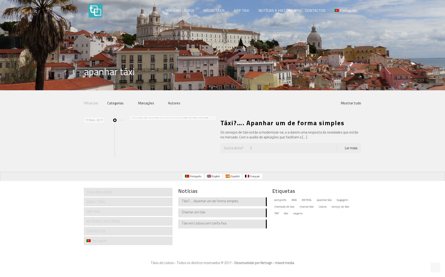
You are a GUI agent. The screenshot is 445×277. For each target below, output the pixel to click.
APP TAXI (93, 211)
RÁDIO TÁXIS (95, 202)
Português (99, 240)
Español (234, 176)
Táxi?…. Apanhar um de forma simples (282, 123)
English (215, 176)
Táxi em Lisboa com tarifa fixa (204, 223)
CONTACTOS (95, 231)
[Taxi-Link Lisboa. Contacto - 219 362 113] (95, 10)
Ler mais (351, 148)
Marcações (146, 103)
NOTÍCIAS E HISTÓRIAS (103, 221)
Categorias (115, 103)
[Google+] (222, 270)
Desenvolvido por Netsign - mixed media (264, 262)
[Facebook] (216, 270)
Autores (174, 103)
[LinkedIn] (228, 270)
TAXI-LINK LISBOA (99, 192)
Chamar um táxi (193, 212)
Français (254, 176)
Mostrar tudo (351, 103)
